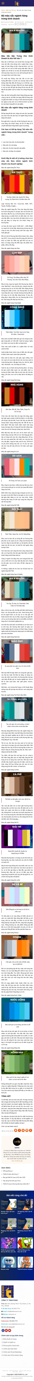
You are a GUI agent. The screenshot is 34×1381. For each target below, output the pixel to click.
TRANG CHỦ (5, 1370)
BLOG (20, 1371)
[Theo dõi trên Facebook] (3, 1330)
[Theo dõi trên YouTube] (9, 1330)
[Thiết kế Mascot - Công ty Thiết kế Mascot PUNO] (17, 3)
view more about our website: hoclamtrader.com (15, 1359)
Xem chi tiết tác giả (17, 1161)
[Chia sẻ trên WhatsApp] (16, 24)
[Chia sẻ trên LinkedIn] (23, 24)
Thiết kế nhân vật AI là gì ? (11, 1174)
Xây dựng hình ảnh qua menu (11, 1180)
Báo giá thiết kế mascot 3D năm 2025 (14, 1177)
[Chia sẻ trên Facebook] (18, 24)
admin (11, 22)
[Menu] (3, 3)
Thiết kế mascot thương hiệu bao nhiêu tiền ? (16, 1184)
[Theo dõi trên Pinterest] (6, 1330)
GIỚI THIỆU (15, 1371)
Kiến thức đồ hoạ (11, 10)
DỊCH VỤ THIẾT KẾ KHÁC (25, 1370)
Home (3, 10)
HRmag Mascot (7, 1171)
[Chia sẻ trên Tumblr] (25, 24)
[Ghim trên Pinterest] (20, 24)
